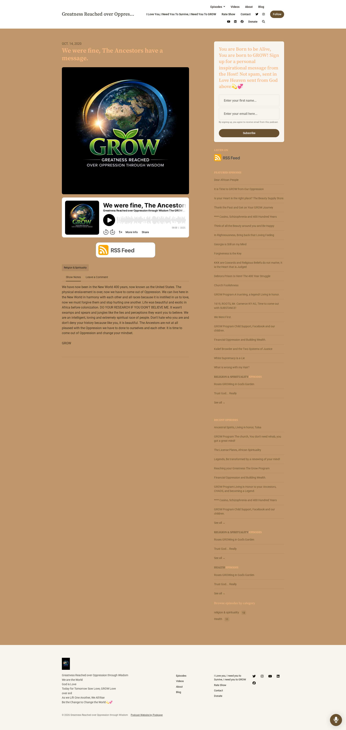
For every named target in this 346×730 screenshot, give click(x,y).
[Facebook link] (242, 21)
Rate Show (228, 14)
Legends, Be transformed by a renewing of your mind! (247, 459)
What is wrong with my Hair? (231, 367)
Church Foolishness (226, 285)
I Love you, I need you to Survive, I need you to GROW (181, 14)
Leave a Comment (97, 277)
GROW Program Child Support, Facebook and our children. (244, 328)
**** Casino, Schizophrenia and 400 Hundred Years (245, 216)
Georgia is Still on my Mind (230, 244)
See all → (219, 402)
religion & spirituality (231, 377)
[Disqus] (125, 412)
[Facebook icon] (254, 683)
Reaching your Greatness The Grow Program (242, 468)
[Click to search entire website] (263, 21)
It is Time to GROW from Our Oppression (239, 189)
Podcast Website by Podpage (147, 715)
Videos (235, 6)
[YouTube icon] (270, 676)
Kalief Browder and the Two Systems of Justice (243, 348)
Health (219, 567)
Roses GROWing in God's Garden (234, 384)
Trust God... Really (225, 393)
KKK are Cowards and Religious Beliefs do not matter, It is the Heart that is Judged (248, 264)
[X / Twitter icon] (254, 676)
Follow (277, 14)
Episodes (216, 6)
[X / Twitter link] (256, 14)
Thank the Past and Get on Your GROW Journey (243, 207)
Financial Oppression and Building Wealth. (240, 339)
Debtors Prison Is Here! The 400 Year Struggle (242, 276)
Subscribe (249, 133)
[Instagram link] (263, 14)
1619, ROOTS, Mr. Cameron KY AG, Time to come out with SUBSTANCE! (246, 305)
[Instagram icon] (262, 676)
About (249, 6)
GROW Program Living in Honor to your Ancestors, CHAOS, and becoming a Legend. (245, 489)
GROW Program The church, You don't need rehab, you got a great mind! (247, 438)
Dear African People (226, 179)
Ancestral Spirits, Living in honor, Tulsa (237, 427)
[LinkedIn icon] (278, 676)
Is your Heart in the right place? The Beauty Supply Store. (249, 198)
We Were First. (223, 317)
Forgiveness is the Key (227, 253)
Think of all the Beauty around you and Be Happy (244, 225)
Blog (261, 6)
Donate (252, 21)
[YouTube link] (228, 21)
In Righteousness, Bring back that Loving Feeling (244, 235)
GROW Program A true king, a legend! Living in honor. (247, 294)
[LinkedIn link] (235, 21)
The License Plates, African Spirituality (237, 450)
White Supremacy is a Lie (229, 358)
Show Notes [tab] (73, 277)
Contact (246, 14)
